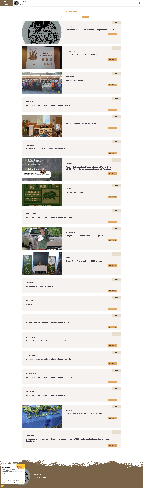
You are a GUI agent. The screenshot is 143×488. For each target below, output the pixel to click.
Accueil (14, 8)
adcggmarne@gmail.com (39, 477)
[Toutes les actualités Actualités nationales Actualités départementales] (29, 17)
